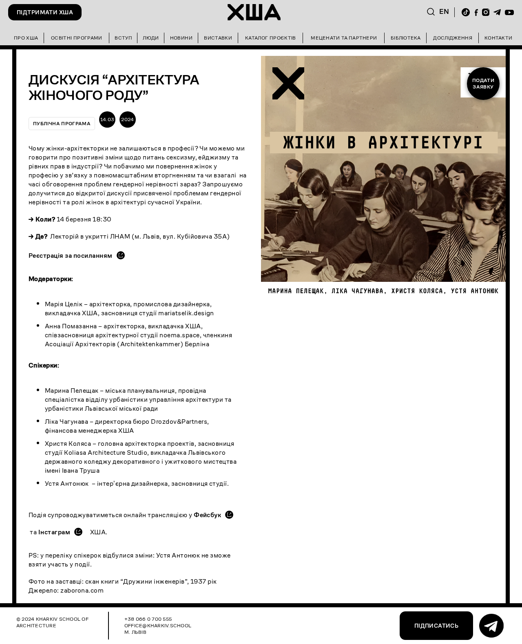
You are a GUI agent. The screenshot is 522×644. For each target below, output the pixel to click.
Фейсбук (207, 515)
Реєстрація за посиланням (71, 255)
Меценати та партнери (344, 38)
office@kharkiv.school (157, 625)
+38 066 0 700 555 (148, 619)
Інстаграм (54, 532)
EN (444, 11)
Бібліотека (405, 38)
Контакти (498, 38)
